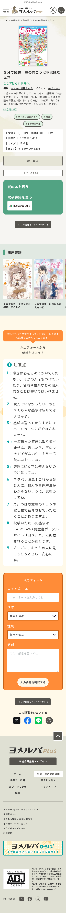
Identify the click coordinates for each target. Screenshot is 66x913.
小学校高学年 (34, 123)
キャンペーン (48, 786)
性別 (10, 626)
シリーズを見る (31, 172)
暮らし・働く (48, 780)
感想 (10, 644)
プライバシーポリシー (14, 828)
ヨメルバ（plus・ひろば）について (21, 809)
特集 (17, 793)
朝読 (48, 116)
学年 (10, 607)
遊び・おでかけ (18, 786)
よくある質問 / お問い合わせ (17, 818)
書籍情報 (15, 20)
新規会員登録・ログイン (33, 761)
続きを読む (10, 109)
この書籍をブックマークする (35, 224)
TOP (5, 20)
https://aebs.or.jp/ (46, 889)
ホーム (17, 773)
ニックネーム (18, 588)
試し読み (33, 161)
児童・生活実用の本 (48, 773)
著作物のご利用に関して (15, 823)
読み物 (26, 20)
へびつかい (54, 88)
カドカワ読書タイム (42, 20)
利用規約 (7, 832)
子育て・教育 (17, 780)
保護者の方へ (10, 814)
